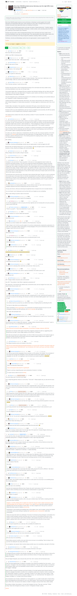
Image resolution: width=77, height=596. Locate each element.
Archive (7, 40)
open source (8, 116)
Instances (55, 593)
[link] (18, 12)
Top (10, 47)
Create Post (25, 1)
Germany (37, 504)
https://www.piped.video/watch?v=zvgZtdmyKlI (18, 367)
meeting (14, 134)
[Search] (63, 1)
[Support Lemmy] (39, 1)
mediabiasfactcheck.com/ (65, 290)
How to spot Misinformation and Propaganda (63, 272)
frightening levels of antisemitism (37, 511)
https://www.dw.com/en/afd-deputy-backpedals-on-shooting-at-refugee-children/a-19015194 (27, 328)
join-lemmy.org (68, 593)
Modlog (66, 311)
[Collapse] (6, 51)
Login (65, 1)
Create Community (33, 1)
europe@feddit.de (24, 13)
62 (15, 12)
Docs (59, 593)
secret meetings (31, 309)
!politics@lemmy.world (62, 257)
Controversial (15, 47)
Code (62, 593)
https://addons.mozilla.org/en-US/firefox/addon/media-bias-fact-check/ (64, 283)
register (18, 44)
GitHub (24, 372)
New (21, 47)
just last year (26, 507)
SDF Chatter (10, 1)
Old (24, 47)
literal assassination (20, 307)
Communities (19, 1)
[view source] (22, 12)
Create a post (64, 22)
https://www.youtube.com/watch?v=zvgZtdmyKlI (18, 360)
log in (13, 44)
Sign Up (69, 1)
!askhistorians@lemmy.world (63, 265)
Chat (28, 47)
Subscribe (64, 19)
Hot (6, 47)
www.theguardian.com (18, 8)
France (31, 504)
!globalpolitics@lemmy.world (63, 261)
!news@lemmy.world (65, 254)
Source (7, 588)
